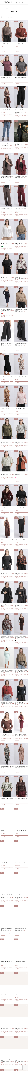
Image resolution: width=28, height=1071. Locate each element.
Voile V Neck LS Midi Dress (6, 109)
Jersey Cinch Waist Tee (20, 507)
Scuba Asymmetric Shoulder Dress (21, 1060)
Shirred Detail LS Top (5, 43)
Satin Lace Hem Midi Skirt (20, 539)
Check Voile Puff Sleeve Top (21, 440)
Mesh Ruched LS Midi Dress (6, 309)
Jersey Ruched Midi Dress (20, 734)
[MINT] (1, 48)
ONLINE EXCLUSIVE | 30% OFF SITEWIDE (7, 50)
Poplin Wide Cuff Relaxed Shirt (6, 896)
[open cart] (25, 2)
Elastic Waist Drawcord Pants (7, 862)
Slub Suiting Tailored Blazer (6, 604)
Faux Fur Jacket (4, 507)
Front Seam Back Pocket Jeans (7, 376)
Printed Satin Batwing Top (6, 995)
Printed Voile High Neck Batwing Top (20, 277)
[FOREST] (2, 246)
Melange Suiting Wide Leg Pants (6, 929)
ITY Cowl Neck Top (19, 702)
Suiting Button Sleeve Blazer (7, 176)
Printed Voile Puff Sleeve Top (7, 798)
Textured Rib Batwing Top (6, 571)
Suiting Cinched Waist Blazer (21, 143)
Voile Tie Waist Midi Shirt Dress (7, 766)
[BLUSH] (15, 477)
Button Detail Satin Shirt (20, 408)
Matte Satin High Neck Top (6, 77)
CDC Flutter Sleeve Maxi (6, 830)
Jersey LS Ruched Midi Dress (7, 670)
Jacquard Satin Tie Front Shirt (7, 1027)
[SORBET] (2, 48)
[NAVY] (3, 246)
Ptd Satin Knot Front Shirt (20, 571)
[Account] (22, 2)
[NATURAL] (18, 477)
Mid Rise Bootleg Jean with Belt (6, 144)
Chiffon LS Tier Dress (19, 995)
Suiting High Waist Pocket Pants (6, 209)
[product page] (7, 31)
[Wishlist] (19, 2)
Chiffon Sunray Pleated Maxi (7, 539)
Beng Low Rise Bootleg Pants (21, 830)
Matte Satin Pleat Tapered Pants (20, 110)
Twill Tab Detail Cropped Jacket (6, 1060)
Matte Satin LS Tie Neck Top (21, 670)
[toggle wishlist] (12, 22)
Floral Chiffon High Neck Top (7, 636)
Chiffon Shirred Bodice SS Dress (6, 962)
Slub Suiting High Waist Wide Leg (7, 344)
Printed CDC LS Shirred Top (21, 798)
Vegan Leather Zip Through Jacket (21, 310)
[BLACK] (1, 246)
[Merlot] (2, 313)
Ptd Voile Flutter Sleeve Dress (21, 376)
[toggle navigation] (1, 2)
